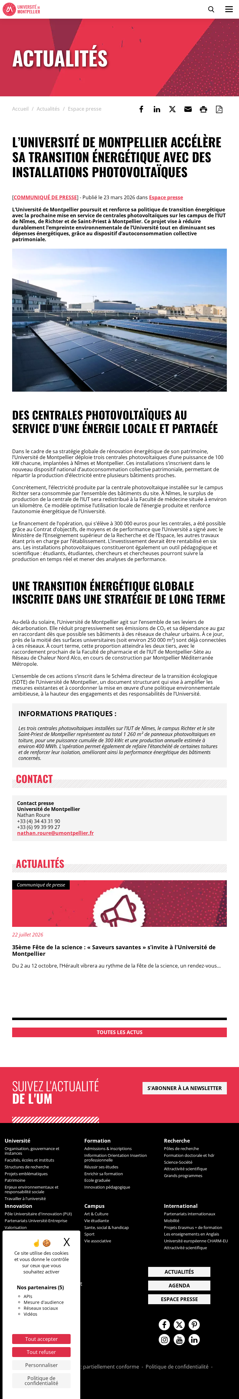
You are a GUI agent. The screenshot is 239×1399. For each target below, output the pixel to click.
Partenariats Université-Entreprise (36, 1220)
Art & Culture (96, 1214)
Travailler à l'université (25, 1198)
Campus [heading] (94, 1206)
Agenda (179, 1285)
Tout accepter (41, 1339)
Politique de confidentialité (177, 1367)
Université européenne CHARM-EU (196, 1241)
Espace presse (166, 197)
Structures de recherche (27, 1167)
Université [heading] (17, 1141)
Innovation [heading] (18, 1206)
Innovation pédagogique (107, 1187)
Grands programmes (183, 1175)
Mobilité (171, 1220)
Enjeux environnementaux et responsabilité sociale (32, 1189)
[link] (141, 109)
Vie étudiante (96, 1220)
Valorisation (16, 1227)
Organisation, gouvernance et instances (32, 1151)
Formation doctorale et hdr (189, 1155)
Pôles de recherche (181, 1148)
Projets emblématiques (26, 1173)
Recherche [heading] (177, 1141)
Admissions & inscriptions (108, 1148)
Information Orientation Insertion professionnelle (115, 1158)
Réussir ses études (101, 1167)
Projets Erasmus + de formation (193, 1227)
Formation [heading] (97, 1141)
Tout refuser (41, 1352)
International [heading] (181, 1206)
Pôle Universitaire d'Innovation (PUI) (38, 1214)
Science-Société (178, 1162)
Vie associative (97, 1241)
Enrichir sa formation (103, 1173)
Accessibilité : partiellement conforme (95, 1367)
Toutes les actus (120, 1032)
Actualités (179, 1271)
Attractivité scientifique (185, 1168)
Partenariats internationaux (189, 1214)
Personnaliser (41, 1365)
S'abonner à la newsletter (185, 1088)
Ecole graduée (97, 1180)
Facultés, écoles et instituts (29, 1160)
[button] (188, 109)
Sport (89, 1234)
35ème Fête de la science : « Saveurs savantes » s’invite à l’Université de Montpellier (114, 950)
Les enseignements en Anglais (191, 1234)
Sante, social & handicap (106, 1227)
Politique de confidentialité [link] (41, 1381)
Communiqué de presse (45, 197)
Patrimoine (15, 1180)
